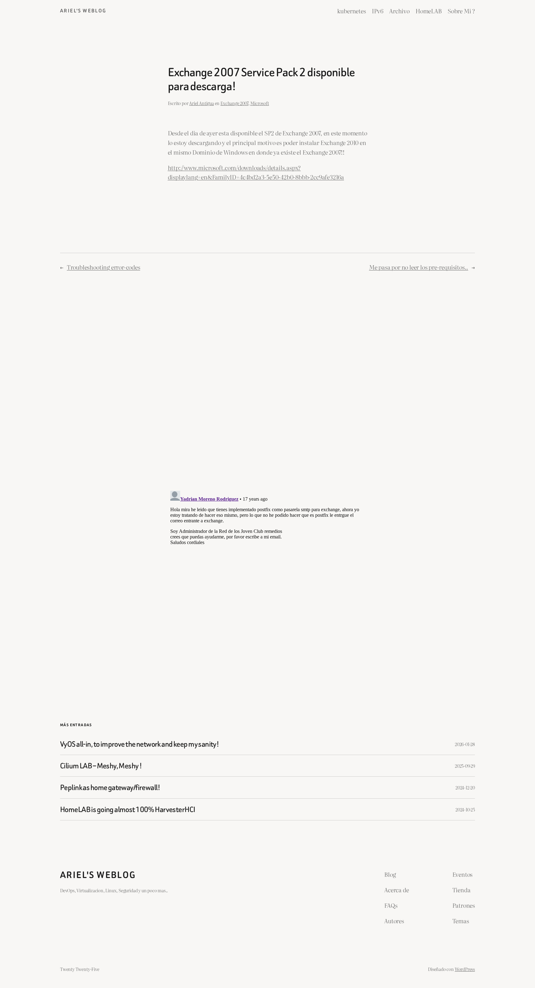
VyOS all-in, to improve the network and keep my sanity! (139, 744)
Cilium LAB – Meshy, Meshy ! (101, 765)
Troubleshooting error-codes (103, 266)
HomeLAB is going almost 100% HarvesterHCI (127, 809)
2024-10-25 (465, 809)
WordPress (465, 969)
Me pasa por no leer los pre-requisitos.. (418, 266)
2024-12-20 (465, 787)
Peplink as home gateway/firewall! (110, 787)
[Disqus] (268, 380)
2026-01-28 (465, 744)
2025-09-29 (465, 765)
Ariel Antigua (201, 103)
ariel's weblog (83, 10)
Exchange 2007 (234, 103)
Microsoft (259, 103)
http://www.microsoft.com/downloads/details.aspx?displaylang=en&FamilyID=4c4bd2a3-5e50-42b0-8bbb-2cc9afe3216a (256, 172)
